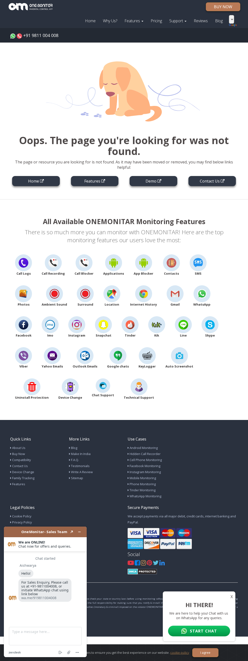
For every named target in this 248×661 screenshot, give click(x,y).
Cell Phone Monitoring (145, 460)
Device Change (22, 472)
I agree (205, 652)
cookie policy (179, 652)
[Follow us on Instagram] (144, 564)
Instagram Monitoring (145, 472)
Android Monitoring (143, 448)
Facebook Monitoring (144, 466)
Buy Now (18, 454)
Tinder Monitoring (142, 490)
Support (176, 20)
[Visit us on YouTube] (131, 564)
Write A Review (81, 472)
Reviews (201, 20)
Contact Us (19, 466)
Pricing (156, 20)
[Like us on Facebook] (138, 564)
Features (132, 20)
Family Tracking (22, 478)
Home (90, 20)
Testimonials (80, 466)
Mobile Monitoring (142, 478)
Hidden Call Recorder (145, 454)
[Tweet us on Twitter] (156, 564)
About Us (18, 448)
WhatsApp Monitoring (145, 496)
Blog (219, 20)
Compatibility (21, 460)
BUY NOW (223, 6)
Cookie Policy (21, 516)
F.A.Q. (74, 460)
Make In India (80, 454)
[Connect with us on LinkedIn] (162, 564)
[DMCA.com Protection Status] (142, 571)
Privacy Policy (21, 522)
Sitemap (76, 478)
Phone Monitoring (142, 484)
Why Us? (110, 20)
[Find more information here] (45, 592)
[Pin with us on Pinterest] (150, 564)
